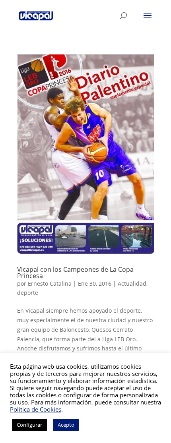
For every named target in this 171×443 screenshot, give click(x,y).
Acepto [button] (66, 424)
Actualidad (132, 283)
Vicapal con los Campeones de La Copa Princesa (75, 272)
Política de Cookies (35, 409)
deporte (27, 292)
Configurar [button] (29, 424)
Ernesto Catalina (50, 283)
